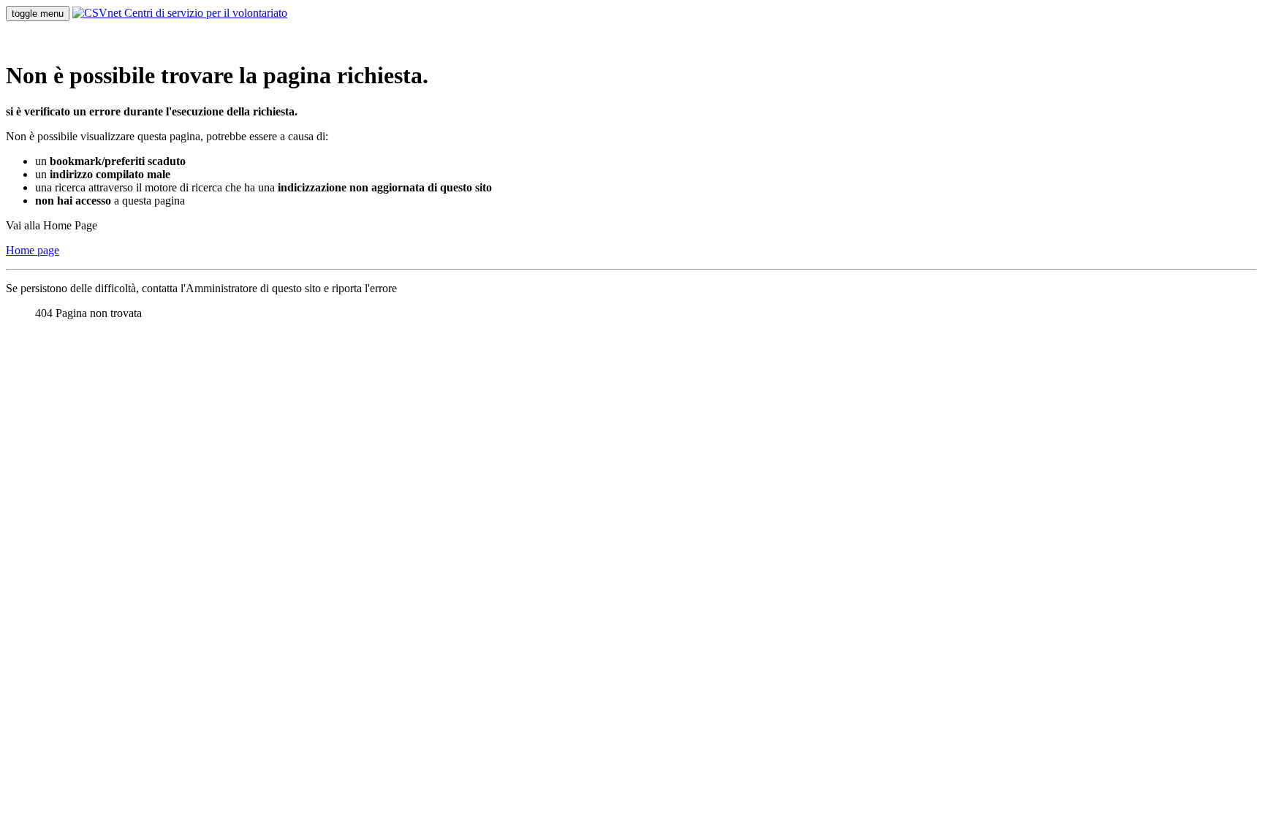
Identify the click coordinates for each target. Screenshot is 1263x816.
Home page (32, 250)
